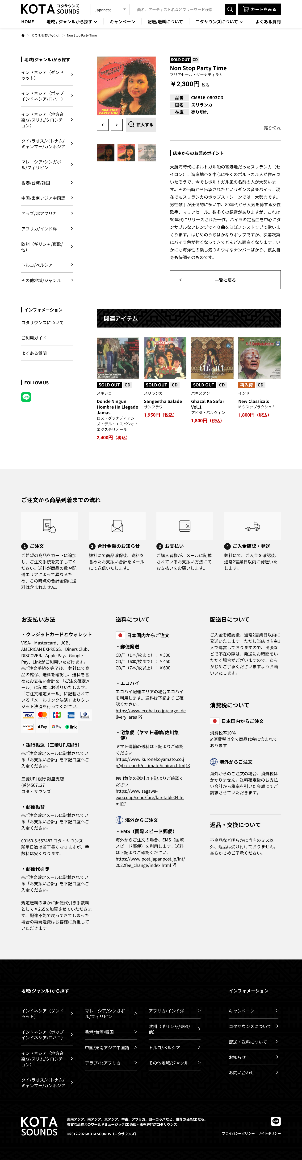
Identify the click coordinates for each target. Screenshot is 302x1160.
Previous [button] (103, 125)
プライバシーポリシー (238, 1133)
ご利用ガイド (34, 338)
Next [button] (117, 125)
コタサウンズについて (42, 322)
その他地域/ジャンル (45, 35)
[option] (126, 86)
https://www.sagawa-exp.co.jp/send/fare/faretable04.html (150, 797)
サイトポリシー (269, 1133)
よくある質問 (34, 353)
